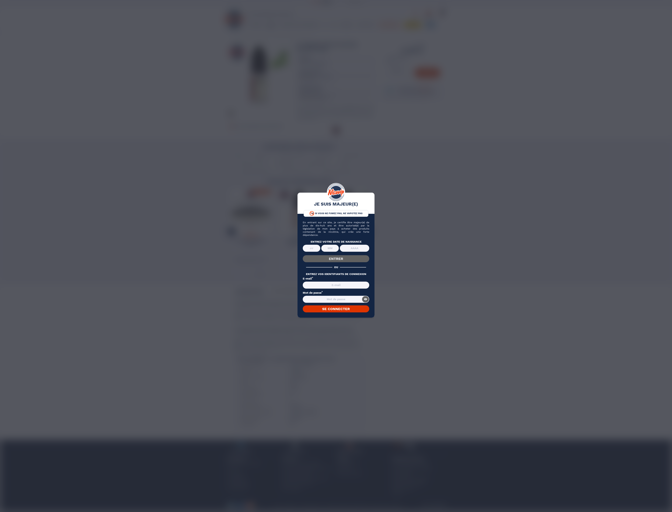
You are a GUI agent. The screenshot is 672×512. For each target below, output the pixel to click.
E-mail (308, 278)
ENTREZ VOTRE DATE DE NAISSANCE (336, 241)
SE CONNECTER (336, 309)
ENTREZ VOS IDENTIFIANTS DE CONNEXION (336, 274)
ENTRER (336, 259)
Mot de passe (313, 292)
